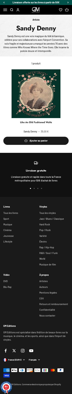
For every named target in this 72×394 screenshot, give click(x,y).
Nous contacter (47, 315)
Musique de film (47, 264)
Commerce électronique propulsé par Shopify (41, 384)
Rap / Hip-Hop (46, 247)
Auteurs (43, 287)
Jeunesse (8, 236)
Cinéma (7, 230)
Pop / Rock (45, 230)
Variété (43, 236)
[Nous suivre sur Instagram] (22, 350)
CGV (41, 298)
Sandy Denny (30, 131)
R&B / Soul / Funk (48, 253)
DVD (5, 281)
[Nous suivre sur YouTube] (31, 350)
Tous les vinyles (47, 213)
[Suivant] (68, 2)
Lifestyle (7, 241)
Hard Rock (44, 224)
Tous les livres (10, 213)
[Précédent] (4, 2)
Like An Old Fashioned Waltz (36, 122)
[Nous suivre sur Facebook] (5, 350)
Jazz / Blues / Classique (51, 218)
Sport (6, 218)
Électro (43, 241)
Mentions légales (48, 292)
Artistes (43, 281)
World (42, 258)
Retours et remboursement (53, 304)
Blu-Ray (7, 287)
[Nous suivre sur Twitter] (14, 350)
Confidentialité (47, 309)
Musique (7, 224)
